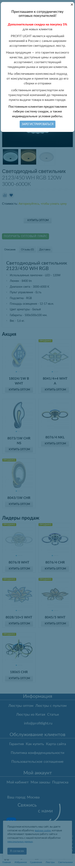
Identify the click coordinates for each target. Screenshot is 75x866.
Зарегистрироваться (37, 124)
